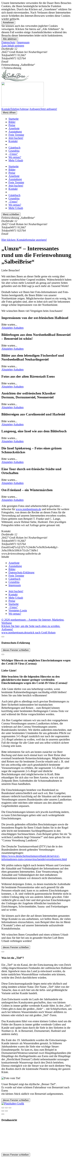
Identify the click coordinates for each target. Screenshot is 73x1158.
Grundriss (14, 150)
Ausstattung (15, 131)
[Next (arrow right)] (6, 1110)
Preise (12, 125)
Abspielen (7, 327)
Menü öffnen (9, 112)
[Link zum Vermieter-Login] (12, 1103)
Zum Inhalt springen (12, 45)
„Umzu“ (13, 153)
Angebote (14, 128)
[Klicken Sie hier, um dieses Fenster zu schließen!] (2, 636)
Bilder (12, 121)
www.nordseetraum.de (28, 509)
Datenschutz (8, 42)
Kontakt (13, 141)
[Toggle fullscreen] (6, 1107)
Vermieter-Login (18, 610)
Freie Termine (16, 134)
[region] (36, 45)
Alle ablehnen (10, 39)
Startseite (14, 118)
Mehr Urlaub (16, 160)
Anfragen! (7, 629)
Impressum (23, 42)
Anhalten (18, 327)
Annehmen (8, 22)
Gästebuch (14, 147)
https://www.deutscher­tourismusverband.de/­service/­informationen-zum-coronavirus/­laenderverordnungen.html (34, 858)
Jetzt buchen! (16, 137)
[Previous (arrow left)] (2, 1110)
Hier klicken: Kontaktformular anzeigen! (24, 239)
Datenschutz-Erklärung (21, 572)
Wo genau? (15, 157)
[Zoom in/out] (10, 1107)
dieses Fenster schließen (16, 650)
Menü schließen (11, 214)
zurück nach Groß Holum (41, 632)
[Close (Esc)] (2, 1107)
